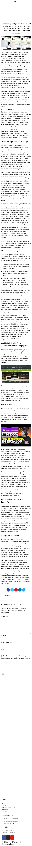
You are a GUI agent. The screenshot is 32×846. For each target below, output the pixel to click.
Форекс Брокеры (16, 19)
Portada (4, 9)
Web (2, 649)
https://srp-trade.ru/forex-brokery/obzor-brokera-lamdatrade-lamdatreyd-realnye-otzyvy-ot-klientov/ (14, 519)
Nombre (4, 635)
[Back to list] (16, 595)
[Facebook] (4, 837)
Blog (9, 9)
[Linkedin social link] (20, 590)
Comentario (5, 616)
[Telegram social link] (24, 590)
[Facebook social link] (8, 590)
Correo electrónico (7, 642)
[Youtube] (12, 837)
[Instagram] (8, 837)
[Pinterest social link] (16, 590)
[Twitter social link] (12, 590)
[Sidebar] (2, 256)
